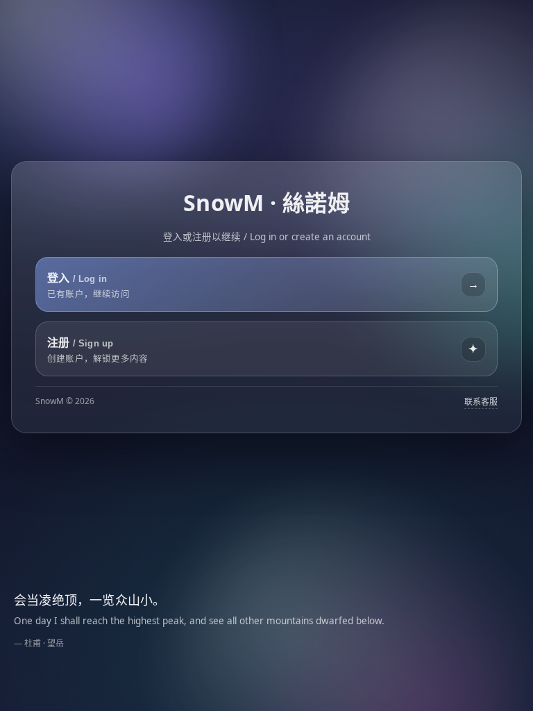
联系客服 (481, 402)
